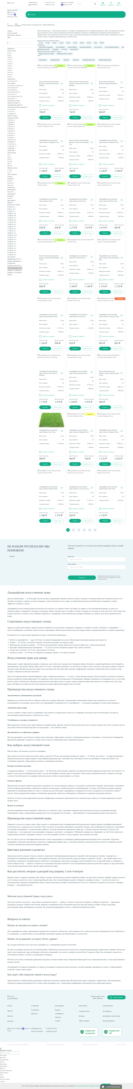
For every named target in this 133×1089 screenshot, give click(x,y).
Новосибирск (4, 1072)
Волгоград (3, 1055)
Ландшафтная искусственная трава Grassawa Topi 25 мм (78, 200)
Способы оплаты (84, 1011)
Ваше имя (71, 556)
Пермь (2, 1077)
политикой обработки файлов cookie (88, 1086)
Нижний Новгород (6, 1070)
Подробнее (45, 117)
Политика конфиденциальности (55, 1044)
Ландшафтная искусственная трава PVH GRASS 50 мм (78, 257)
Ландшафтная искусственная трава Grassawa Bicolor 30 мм (48, 315)
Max (67, 4)
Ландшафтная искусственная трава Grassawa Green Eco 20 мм (109, 315)
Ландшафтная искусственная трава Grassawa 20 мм (48, 200)
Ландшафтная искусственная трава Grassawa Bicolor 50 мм (48, 488)
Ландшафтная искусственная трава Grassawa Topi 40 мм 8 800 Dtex (109, 258)
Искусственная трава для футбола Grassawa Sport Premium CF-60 (109, 373)
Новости (10, 1016)
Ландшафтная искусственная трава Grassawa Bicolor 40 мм (78, 372)
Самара (2, 1081)
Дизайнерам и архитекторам (111, 1016)
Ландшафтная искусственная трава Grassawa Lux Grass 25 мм (79, 488)
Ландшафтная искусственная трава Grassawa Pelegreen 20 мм (108, 431)
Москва (2, 1068)
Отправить (82, 577)
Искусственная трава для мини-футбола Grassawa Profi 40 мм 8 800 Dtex (79, 83)
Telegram (68, 2)
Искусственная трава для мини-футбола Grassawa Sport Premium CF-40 (49, 258)
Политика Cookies (121, 1044)
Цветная (66, 60)
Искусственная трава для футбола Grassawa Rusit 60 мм (108, 82)
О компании (35, 1010)
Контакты (52, 25)
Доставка (82, 1016)
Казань (2, 1062)
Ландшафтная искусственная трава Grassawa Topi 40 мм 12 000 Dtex (48, 373)
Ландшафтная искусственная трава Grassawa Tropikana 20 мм (79, 431)
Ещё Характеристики (14, 268)
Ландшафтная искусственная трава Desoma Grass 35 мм (48, 431)
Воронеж (3, 1057)
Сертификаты (59, 1013)
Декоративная (55, 60)
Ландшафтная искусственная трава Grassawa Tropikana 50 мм (109, 141)
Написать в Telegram (15, 1028)
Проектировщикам (108, 1021)
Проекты (58, 1010)
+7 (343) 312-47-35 (49, 2)
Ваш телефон (72, 564)
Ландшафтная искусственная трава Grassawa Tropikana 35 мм (49, 141)
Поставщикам (107, 1011)
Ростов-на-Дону (5, 1079)
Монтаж (46, 25)
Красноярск (3, 1066)
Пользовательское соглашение (90, 1044)
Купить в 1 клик (57, 117)
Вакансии (34, 1013)
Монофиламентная (89, 60)
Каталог (9, 1005)
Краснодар (3, 1064)
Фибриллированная (105, 60)
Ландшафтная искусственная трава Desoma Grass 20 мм (78, 315)
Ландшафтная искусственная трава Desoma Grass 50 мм (108, 488)
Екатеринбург (4, 1059)
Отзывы (57, 1021)
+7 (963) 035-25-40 (49, 4)
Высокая (76, 60)
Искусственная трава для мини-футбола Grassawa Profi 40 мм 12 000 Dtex (49, 83)
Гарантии (58, 1017)
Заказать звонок (118, 997)
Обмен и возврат (84, 1021)
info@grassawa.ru (33, 2)
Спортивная (42, 60)
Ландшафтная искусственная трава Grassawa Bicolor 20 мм (108, 200)
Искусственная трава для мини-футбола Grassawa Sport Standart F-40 (79, 142)
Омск (1, 1075)
